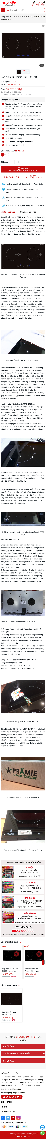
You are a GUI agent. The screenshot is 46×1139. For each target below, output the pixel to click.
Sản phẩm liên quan (10, 942)
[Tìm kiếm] (8, 10)
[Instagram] (18, 1118)
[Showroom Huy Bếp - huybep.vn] (9, 3)
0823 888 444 (15, 1089)
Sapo (28, 1136)
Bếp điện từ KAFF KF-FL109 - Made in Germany (10, 970)
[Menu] (3, 10)
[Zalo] (42, 1127)
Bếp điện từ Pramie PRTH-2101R (9, 1013)
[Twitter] (8, 1118)
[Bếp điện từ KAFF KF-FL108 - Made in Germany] (34, 955)
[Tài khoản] (38, 4)
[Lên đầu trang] (42, 1121)
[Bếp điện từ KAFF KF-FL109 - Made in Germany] (11, 955)
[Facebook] (3, 1118)
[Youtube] (13, 1118)
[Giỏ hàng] (43, 4)
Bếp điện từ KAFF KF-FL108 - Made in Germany (33, 970)
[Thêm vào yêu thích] (43, 26)
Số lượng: (4, 162)
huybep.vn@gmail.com (15, 1093)
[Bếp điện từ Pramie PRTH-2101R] (11, 999)
